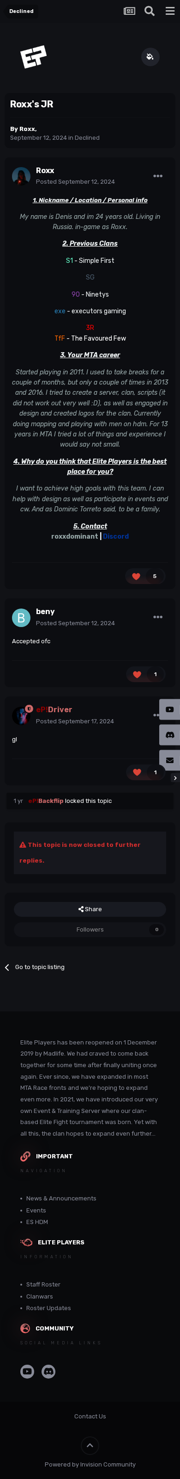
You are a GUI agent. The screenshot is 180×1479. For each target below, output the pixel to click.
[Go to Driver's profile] (21, 716)
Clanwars (39, 1296)
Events (36, 1210)
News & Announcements (61, 1198)
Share (93, 909)
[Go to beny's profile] (21, 618)
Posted (75, 181)
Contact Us (90, 1416)
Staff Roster (43, 1284)
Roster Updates (48, 1308)
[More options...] (158, 176)
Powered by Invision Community (90, 1464)
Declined (87, 137)
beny (45, 611)
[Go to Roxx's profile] (21, 176)
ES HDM (37, 1221)
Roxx (27, 128)
